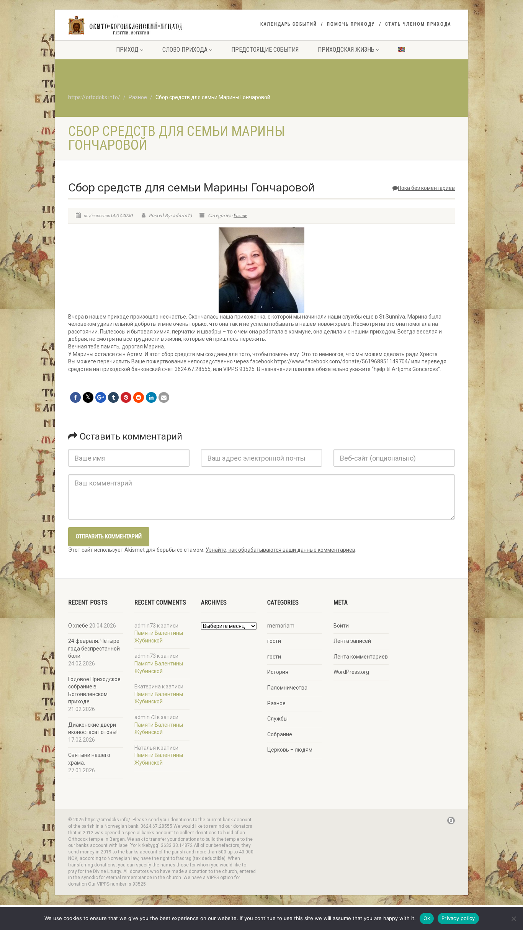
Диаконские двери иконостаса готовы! (93, 729)
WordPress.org (351, 672)
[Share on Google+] (100, 397)
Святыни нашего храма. (89, 759)
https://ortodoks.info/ (94, 97)
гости (274, 641)
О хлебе (78, 626)
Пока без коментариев (426, 188)
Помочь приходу (351, 24)
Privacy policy (458, 918)
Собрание (279, 734)
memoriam (280, 626)
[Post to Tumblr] (113, 397)
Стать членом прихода (418, 24)
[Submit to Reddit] (138, 397)
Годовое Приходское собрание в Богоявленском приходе (94, 690)
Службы (277, 719)
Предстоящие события (265, 49)
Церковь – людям (289, 750)
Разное (138, 97)
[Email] (164, 397)
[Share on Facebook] (75, 397)
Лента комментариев (360, 657)
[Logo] (129, 25)
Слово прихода (185, 49)
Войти (341, 626)
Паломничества (287, 688)
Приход (127, 49)
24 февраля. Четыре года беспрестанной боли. (94, 648)
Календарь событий (288, 24)
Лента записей (352, 641)
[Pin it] (126, 397)
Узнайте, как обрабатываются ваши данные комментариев (280, 550)
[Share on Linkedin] (151, 397)
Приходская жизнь (346, 49)
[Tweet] (88, 397)
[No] (513, 918)
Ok (426, 918)
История (277, 672)
